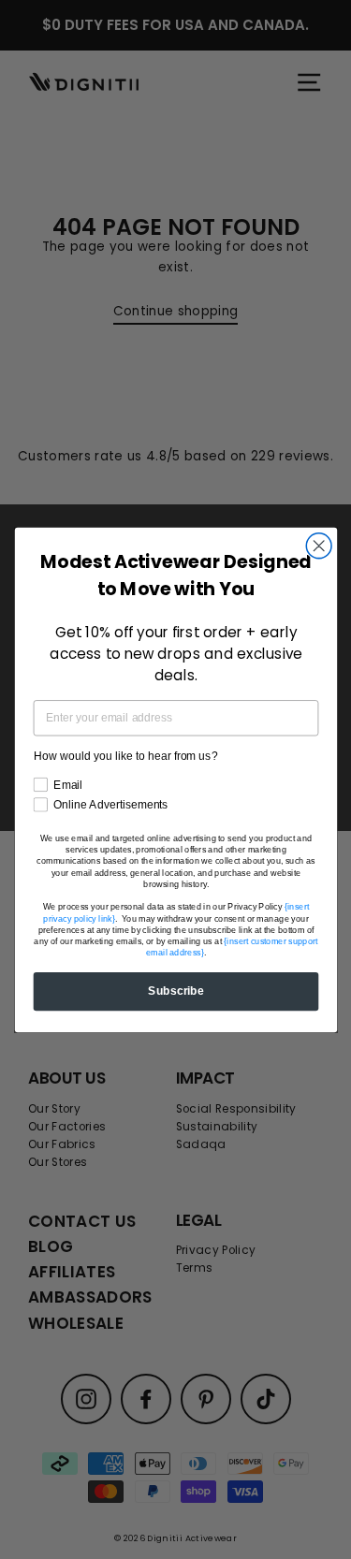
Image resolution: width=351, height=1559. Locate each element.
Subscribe (176, 990)
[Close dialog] (318, 545)
